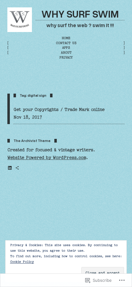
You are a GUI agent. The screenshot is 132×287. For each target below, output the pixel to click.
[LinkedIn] (9, 167)
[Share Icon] (17, 167)
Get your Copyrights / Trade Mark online (59, 109)
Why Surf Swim (80, 13)
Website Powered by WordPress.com (46, 158)
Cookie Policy (22, 261)
